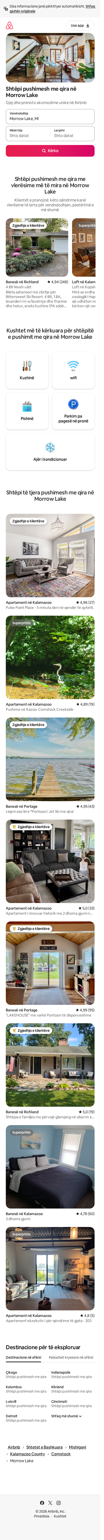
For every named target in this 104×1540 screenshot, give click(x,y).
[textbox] (28, 136)
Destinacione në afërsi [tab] (23, 1357)
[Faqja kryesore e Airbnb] (9, 25)
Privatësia (41, 1516)
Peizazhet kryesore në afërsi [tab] (71, 1357)
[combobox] (50, 119)
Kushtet (60, 1516)
